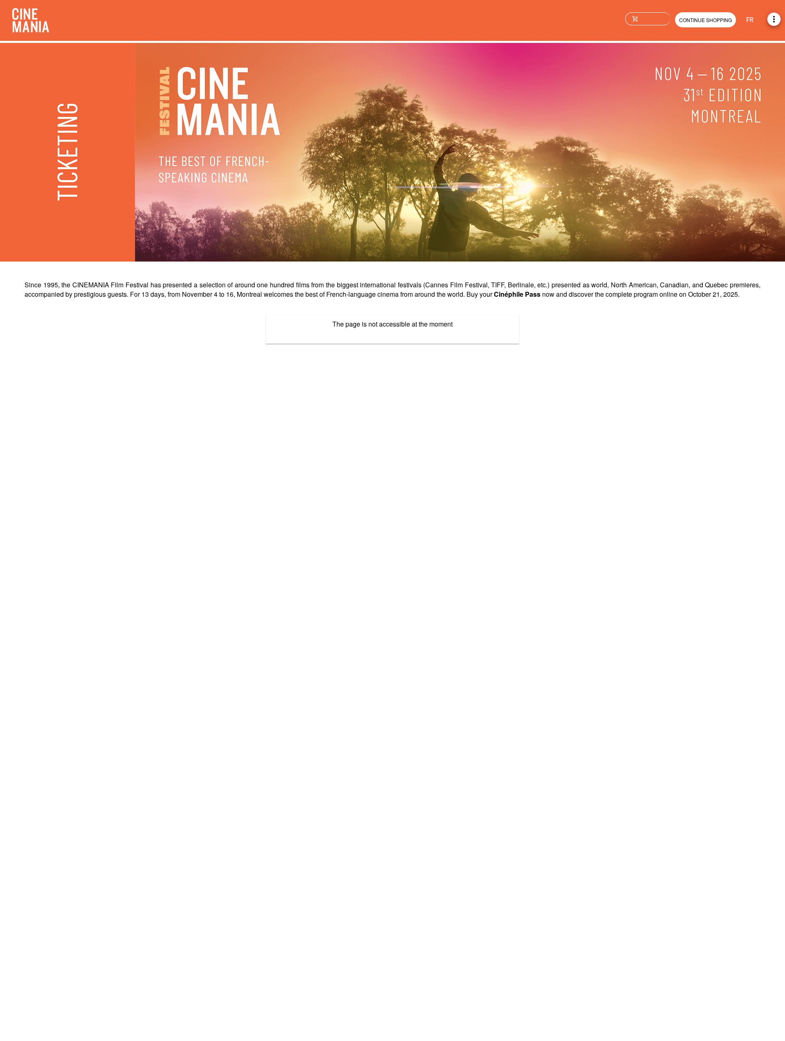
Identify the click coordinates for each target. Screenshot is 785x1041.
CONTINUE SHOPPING (705, 19)
